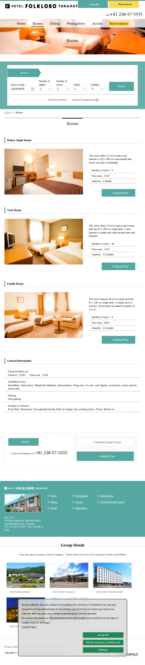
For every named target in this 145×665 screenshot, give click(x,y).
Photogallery (76, 23)
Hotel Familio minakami (19, 592)
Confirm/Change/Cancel (84, 99)
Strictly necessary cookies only (103, 642)
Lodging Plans (120, 192)
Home (21, 23)
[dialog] (72, 627)
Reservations (125, 4)
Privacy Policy (11, 647)
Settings (103, 649)
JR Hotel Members (57, 99)
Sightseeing (81, 508)
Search (25, 441)
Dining (55, 23)
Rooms (38, 23)
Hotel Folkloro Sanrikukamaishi (109, 592)
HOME (7, 112)
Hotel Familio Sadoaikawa (63, 592)
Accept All (103, 634)
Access (97, 23)
